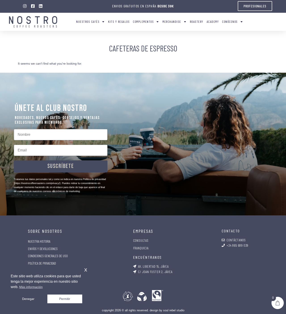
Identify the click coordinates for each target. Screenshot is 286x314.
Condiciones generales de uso (48, 256)
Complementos (143, 21)
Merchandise (171, 21)
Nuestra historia (39, 241)
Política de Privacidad (42, 263)
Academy (213, 21)
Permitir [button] (64, 299)
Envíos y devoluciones (43, 248)
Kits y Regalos (119, 21)
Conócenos (230, 21)
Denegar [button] (28, 299)
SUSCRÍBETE (60, 166)
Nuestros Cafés (87, 21)
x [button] (85, 269)
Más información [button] (31, 287)
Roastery (196, 21)
